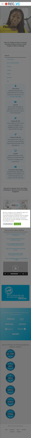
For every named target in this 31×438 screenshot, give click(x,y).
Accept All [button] (17, 224)
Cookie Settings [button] (8, 224)
